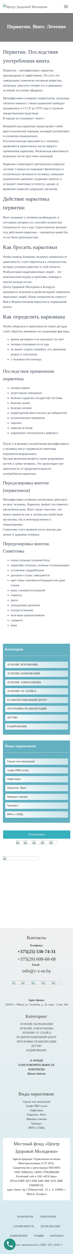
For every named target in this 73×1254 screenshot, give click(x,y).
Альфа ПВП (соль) (36, 1106)
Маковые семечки (36, 1119)
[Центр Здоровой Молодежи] (26, 6)
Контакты (56, 1235)
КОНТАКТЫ (36, 1069)
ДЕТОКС (12, 717)
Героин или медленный (36, 1101)
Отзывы (39, 1235)
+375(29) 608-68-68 (37, 959)
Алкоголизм (48, 1216)
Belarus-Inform (36, 1073)
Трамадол (36, 1123)
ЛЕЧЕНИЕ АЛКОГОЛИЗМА (24, 682)
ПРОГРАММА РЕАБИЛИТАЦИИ (27, 708)
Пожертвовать (36, 834)
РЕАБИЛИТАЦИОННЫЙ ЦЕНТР (27, 700)
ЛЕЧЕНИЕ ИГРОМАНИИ (22, 664)
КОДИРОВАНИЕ (17, 726)
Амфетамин (36, 1110)
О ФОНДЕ (36, 1060)
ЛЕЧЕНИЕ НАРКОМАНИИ (23, 673)
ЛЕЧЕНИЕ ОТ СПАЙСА (21, 691)
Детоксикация (50, 1226)
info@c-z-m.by (36, 970)
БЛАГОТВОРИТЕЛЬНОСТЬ (36, 1065)
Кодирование (18, 1235)
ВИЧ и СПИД (36, 1127)
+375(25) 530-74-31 (37, 951)
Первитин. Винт (36, 1114)
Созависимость (23, 1226)
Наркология (25, 1216)
